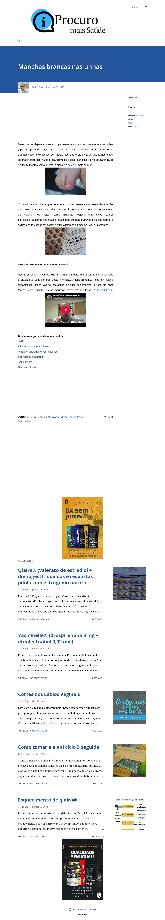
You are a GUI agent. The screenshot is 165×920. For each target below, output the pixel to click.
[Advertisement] (65, 119)
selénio (72, 165)
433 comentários (38, 783)
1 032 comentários (39, 731)
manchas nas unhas (136, 115)
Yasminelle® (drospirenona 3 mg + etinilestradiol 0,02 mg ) (58, 638)
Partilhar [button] (132, 97)
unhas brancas (134, 126)
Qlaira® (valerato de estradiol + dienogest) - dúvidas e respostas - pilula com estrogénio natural (56, 576)
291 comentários (38, 836)
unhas (130, 123)
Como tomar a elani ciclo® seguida (58, 747)
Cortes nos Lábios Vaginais (49, 694)
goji (129, 112)
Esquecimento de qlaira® (47, 800)
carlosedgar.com (103, 290)
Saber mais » (98, 619)
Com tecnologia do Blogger (84, 909)
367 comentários (38, 678)
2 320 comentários (39, 619)
